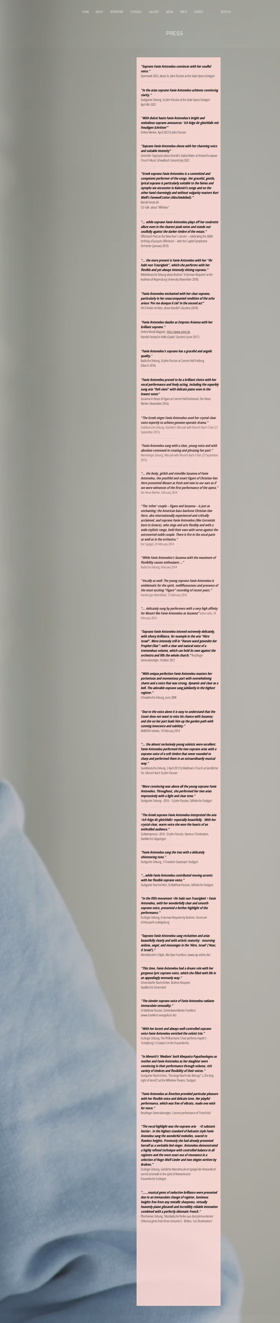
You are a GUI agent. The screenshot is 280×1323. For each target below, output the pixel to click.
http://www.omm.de (178, 331)
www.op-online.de (199, 954)
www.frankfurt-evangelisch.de (158, 1015)
